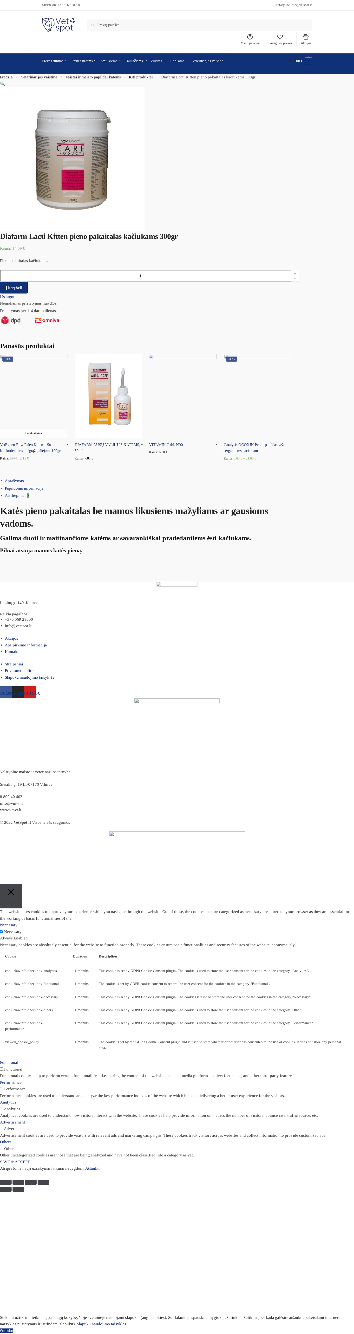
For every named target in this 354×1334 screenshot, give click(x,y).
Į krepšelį (14, 287)
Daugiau (33, 466)
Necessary (13, 931)
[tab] (179, 481)
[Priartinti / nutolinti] (43, 1182)
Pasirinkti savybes (257, 466)
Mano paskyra (250, 43)
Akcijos (306, 43)
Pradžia (6, 77)
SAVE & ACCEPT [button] (15, 1162)
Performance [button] (11, 1082)
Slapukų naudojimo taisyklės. (102, 1324)
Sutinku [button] (6, 1330)
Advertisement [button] (12, 1122)
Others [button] (5, 1142)
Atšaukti (92, 1168)
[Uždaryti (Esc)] (6, 1182)
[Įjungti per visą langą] (31, 1182)
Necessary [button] (9, 925)
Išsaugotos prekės (280, 43)
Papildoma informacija (24, 488)
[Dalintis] (18, 1182)
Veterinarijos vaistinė (39, 77)
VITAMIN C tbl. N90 (166, 445)
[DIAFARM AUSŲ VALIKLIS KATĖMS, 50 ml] (108, 396)
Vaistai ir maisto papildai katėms (93, 77)
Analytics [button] (8, 1102)
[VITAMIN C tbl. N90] (182, 396)
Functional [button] (9, 1062)
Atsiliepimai (17, 495)
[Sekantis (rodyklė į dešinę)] (18, 1189)
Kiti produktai (141, 77)
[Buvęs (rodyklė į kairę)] (6, 1189)
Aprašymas (14, 481)
